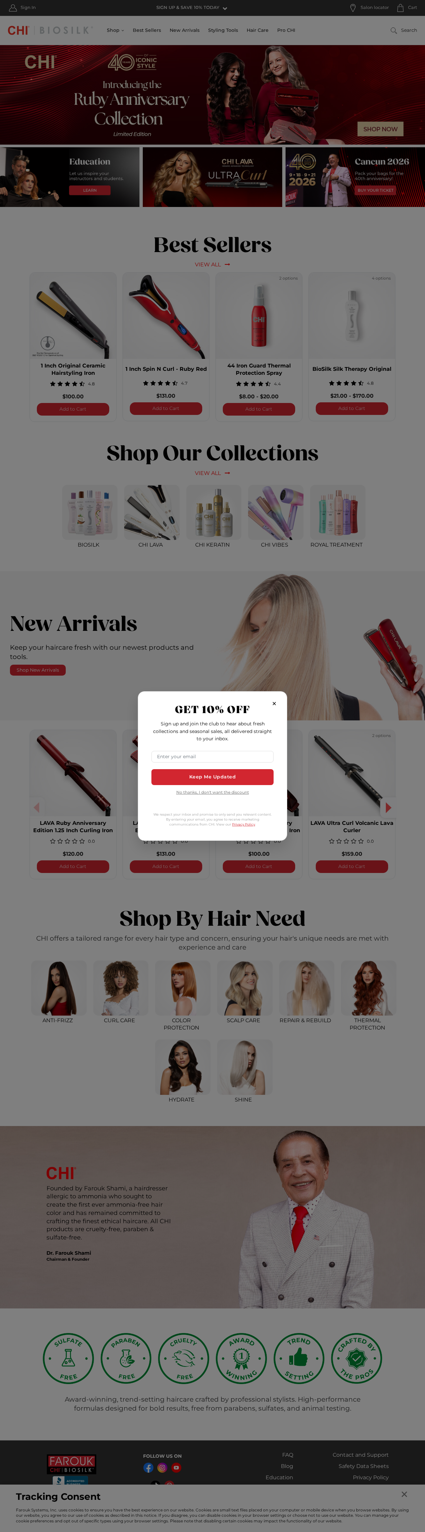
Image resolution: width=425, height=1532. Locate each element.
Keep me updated (212, 777)
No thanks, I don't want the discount (212, 793)
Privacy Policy (243, 824)
